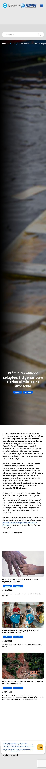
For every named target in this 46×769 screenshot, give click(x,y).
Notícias (28, 392)
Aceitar (40, 747)
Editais (17, 392)
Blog (13, 44)
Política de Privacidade (27, 746)
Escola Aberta (5, 44)
